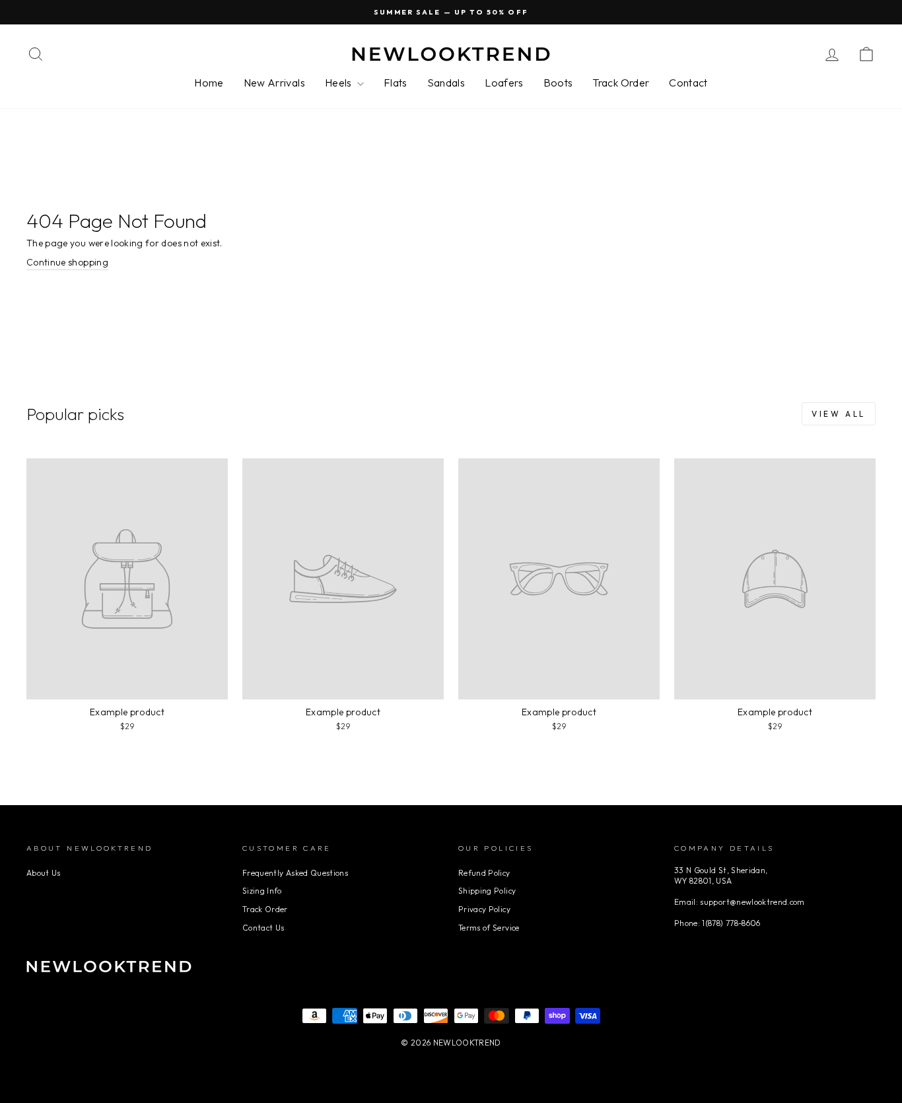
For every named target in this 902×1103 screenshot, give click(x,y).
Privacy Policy (484, 909)
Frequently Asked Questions (295, 873)
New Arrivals (274, 82)
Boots (558, 82)
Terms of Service (489, 928)
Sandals (446, 82)
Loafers (504, 82)
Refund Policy (484, 873)
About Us (43, 873)
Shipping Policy (487, 891)
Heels (339, 82)
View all (839, 414)
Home (208, 82)
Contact (688, 82)
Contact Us (263, 928)
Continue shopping (67, 262)
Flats (395, 82)
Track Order (620, 82)
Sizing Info (262, 891)
